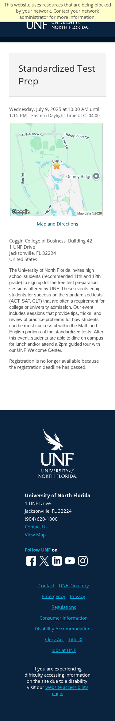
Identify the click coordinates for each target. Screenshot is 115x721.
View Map (35, 535)
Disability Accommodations (64, 628)
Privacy (77, 596)
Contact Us (36, 526)
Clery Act (54, 639)
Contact (46, 585)
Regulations (64, 607)
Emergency (53, 596)
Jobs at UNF (64, 650)
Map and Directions (57, 224)
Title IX (75, 639)
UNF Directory (74, 585)
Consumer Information (64, 618)
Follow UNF (38, 550)
